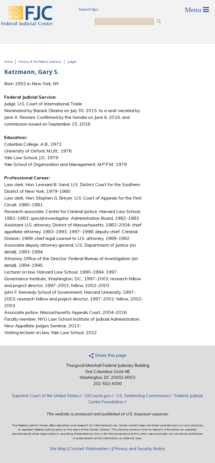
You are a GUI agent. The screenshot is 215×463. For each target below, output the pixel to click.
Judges (72, 62)
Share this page (110, 355)
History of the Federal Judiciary (39, 62)
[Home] (26, 24)
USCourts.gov (99, 395)
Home (8, 62)
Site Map (58, 448)
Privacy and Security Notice (139, 448)
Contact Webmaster (90, 448)
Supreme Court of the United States (47, 395)
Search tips (88, 9)
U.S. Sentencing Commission (144, 395)
